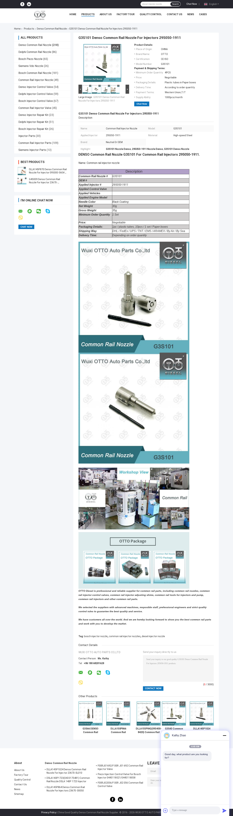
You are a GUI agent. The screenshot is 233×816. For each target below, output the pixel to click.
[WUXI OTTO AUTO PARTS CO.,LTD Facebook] (22, 4)
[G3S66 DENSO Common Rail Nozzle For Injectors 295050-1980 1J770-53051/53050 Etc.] (90, 713)
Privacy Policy (48, 812)
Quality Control (151, 14)
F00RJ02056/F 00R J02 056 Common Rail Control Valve (120, 784)
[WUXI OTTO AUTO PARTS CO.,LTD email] (22, 211)
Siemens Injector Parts (32, 150)
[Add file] (165, 810)
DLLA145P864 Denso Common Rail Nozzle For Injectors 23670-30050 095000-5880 (66, 789)
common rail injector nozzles (125, 636)
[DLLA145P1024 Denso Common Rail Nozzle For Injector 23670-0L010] (202, 713)
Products (87, 14)
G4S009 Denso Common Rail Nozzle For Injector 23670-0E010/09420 (44, 182)
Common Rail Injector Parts (34, 143)
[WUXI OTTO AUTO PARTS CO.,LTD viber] (22, 218)
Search (175, 4)
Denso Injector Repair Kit (33, 115)
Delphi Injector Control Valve (35, 94)
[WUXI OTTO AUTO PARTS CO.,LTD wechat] (41, 211)
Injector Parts (26, 136)
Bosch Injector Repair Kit (33, 129)
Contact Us (174, 14)
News (190, 14)
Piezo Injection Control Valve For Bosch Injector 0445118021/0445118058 (119, 776)
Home (72, 14)
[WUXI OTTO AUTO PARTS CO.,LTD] (40, 15)
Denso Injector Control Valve (35, 87)
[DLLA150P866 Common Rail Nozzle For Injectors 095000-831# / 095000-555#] (118, 713)
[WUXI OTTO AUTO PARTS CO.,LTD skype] (50, 211)
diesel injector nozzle (153, 636)
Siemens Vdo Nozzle (30, 66)
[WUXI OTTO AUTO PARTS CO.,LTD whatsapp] (31, 211)
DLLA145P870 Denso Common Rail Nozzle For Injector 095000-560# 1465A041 (48, 172)
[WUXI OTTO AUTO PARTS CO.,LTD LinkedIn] (29, 4)
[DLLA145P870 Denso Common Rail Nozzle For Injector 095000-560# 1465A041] (21, 171)
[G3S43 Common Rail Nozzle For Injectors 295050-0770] (174, 713)
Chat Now (191, 4)
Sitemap (19, 794)
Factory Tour (126, 14)
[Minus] (224, 735)
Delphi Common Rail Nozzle (34, 52)
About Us (106, 14)
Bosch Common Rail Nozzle (34, 73)
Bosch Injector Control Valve (35, 101)
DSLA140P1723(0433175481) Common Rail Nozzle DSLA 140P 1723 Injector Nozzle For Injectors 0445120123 (68, 780)
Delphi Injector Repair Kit (33, 122)
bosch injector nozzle (96, 636)
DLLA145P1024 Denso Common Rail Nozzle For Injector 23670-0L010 (202, 730)
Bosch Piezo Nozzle (30, 59)
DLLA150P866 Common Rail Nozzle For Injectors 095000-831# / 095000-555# (118, 730)
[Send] (224, 810)
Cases (203, 14)
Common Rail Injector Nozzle (35, 80)
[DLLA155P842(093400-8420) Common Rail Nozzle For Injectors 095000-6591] (149, 713)
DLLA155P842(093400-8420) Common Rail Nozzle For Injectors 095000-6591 (149, 730)
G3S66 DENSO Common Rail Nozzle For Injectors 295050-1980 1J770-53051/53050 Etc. (91, 730)
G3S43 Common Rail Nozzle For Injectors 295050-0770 (174, 730)
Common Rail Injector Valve (34, 108)
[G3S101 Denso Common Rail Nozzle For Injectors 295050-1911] (102, 63)
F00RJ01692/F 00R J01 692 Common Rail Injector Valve (120, 767)
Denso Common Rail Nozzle (52, 28)
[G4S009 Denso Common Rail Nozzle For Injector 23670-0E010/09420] (21, 181)
